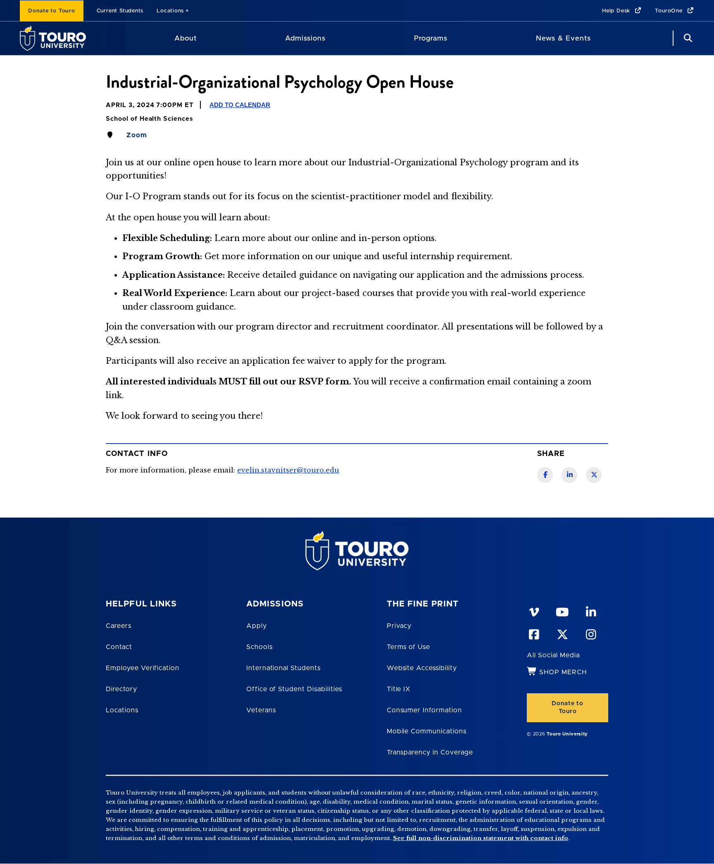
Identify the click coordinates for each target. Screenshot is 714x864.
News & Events (563, 38)
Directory (121, 689)
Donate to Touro (51, 11)
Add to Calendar (239, 104)
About (185, 38)
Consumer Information (424, 710)
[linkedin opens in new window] (590, 610)
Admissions (305, 38)
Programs (430, 38)
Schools (259, 647)
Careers (118, 626)
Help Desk (617, 11)
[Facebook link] (545, 475)
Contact (119, 647)
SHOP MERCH (563, 672)
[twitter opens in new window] (562, 633)
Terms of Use (409, 647)
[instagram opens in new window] (590, 633)
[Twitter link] (594, 475)
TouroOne (669, 11)
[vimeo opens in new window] (533, 610)
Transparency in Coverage (430, 752)
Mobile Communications (426, 731)
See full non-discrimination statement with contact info (480, 838)
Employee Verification (142, 668)
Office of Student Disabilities (294, 689)
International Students (283, 668)
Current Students (120, 11)
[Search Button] (686, 38)
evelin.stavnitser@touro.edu (288, 470)
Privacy (399, 626)
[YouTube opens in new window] (562, 610)
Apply (256, 626)
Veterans (261, 710)
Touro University (567, 734)
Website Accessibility (422, 668)
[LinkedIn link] (569, 475)
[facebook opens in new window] (533, 633)
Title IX (399, 689)
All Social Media (553, 655)
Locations (170, 11)
